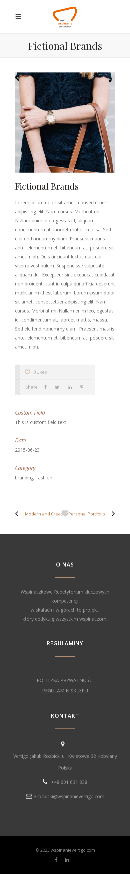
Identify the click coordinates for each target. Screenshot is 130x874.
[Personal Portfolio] (111, 513)
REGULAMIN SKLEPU (65, 690)
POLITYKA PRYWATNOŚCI (65, 680)
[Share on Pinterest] (83, 387)
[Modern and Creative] (18, 513)
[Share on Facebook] (47, 387)
